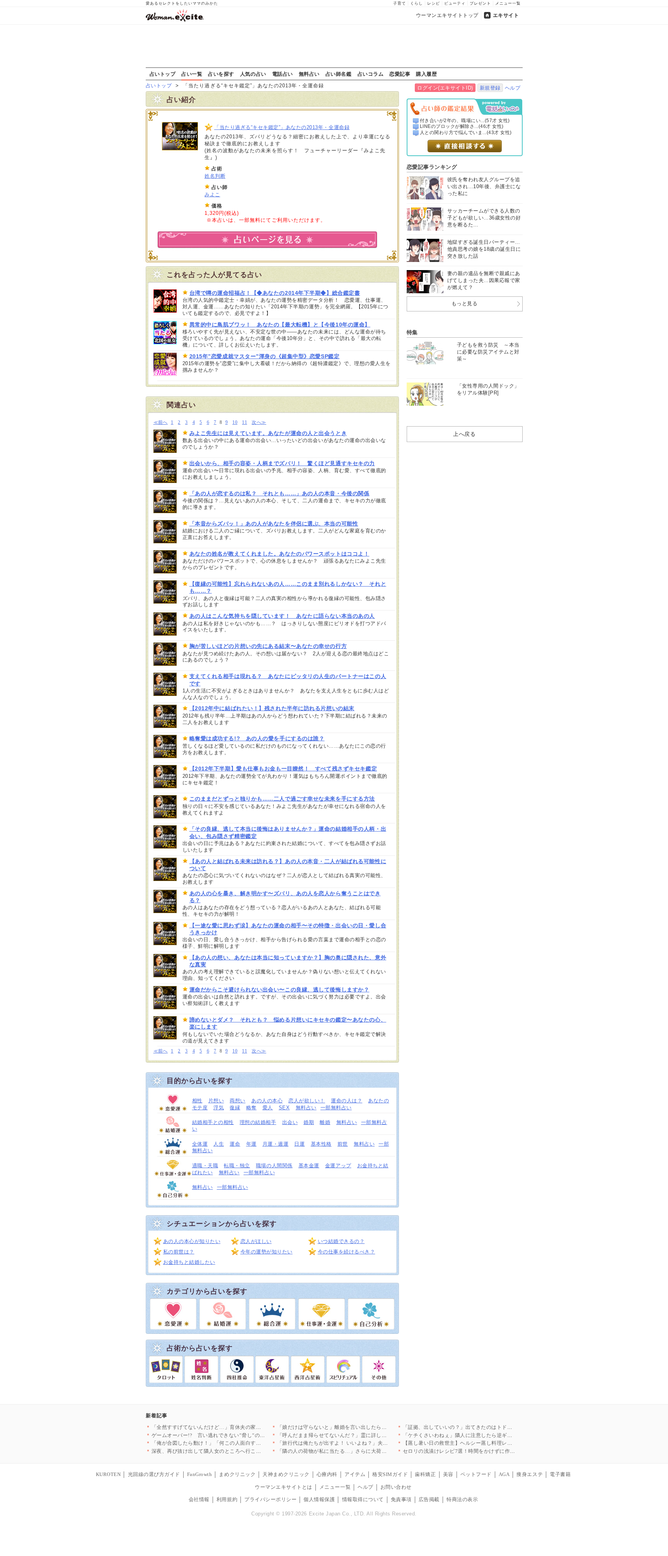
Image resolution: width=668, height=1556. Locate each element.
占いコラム (371, 73)
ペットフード (476, 1474)
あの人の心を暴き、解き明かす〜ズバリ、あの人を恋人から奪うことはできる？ (285, 896)
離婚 (325, 1122)
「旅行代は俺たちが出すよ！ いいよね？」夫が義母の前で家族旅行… (359, 1443)
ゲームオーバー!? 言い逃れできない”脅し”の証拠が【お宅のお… (229, 1435)
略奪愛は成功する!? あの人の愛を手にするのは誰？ (257, 738)
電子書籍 (560, 1474)
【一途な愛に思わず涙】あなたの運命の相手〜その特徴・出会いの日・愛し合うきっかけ (288, 928)
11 (244, 422)
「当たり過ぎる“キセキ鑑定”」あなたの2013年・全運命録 (281, 127)
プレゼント (480, 3)
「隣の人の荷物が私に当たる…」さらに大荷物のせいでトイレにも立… (361, 1451)
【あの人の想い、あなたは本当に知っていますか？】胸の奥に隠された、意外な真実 (288, 961)
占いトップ (163, 73)
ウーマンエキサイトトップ (447, 15)
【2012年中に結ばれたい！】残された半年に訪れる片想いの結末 (271, 708)
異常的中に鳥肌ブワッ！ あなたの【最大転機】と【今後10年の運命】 (279, 324)
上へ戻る (464, 434)
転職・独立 (237, 1165)
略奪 (251, 1107)
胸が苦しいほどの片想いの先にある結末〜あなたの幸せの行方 (268, 646)
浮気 (218, 1107)
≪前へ (160, 422)
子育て (399, 3)
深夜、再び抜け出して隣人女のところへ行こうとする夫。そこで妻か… (235, 1451)
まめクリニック (237, 1474)
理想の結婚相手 (258, 1122)
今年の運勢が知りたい (266, 1252)
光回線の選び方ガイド (154, 1474)
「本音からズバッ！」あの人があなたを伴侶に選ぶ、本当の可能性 (273, 523)
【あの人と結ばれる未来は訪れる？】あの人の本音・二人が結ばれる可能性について (288, 864)
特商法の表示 (462, 1499)
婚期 (308, 1122)
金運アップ (338, 1165)
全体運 (200, 1144)
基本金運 (308, 1165)
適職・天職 (205, 1165)
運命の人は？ (346, 1101)
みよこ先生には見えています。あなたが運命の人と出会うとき (268, 433)
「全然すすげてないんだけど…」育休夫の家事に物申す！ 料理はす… (233, 1427)
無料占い (309, 73)
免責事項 (401, 1499)
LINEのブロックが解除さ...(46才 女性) (462, 126)
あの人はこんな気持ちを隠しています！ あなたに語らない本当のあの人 (282, 616)
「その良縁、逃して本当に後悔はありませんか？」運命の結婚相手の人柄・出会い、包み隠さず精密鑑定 (288, 832)
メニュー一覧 (508, 3)
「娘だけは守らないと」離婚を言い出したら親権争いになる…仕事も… (361, 1427)
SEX (284, 1107)
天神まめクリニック (286, 1474)
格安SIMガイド (390, 1474)
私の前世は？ (178, 1252)
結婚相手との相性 (213, 1122)
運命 (235, 1144)
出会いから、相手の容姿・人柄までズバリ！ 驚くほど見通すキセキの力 (282, 463)
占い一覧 (191, 73)
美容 (448, 1474)
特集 (412, 332)
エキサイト (506, 15)
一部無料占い (336, 1107)
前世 (342, 1144)
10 (234, 422)
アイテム (354, 1474)
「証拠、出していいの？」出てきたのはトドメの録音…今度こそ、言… (486, 1427)
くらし (416, 3)
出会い (290, 1122)
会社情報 (199, 1499)
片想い (216, 1101)
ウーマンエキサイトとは (283, 1487)
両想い (237, 1101)
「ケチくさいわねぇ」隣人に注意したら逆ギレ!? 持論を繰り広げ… (481, 1435)
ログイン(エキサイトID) (445, 88)
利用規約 (226, 1499)
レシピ (433, 3)
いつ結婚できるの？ (341, 1241)
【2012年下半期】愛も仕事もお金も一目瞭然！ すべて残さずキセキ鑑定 (283, 768)
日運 (299, 1144)
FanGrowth (199, 1474)
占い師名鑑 (338, 73)
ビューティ (454, 3)
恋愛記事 (399, 73)
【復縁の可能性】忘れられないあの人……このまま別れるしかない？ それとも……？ (288, 587)
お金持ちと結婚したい (189, 1262)
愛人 (267, 1107)
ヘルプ (513, 88)
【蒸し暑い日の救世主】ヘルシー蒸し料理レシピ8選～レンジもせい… (485, 1443)
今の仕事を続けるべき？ (346, 1252)
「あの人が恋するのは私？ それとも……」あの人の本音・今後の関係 (279, 493)
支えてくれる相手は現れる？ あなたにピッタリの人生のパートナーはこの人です (288, 679)
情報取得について (363, 1499)
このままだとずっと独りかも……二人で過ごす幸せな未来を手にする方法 (282, 799)
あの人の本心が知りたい (192, 1241)
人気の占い (253, 73)
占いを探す (221, 73)
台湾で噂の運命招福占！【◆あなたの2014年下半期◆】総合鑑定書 (274, 293)
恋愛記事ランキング (432, 167)
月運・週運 (275, 1144)
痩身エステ (529, 1474)
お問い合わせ (396, 1487)
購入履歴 (426, 73)
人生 (218, 1144)
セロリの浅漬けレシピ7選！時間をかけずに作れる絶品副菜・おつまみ (485, 1451)
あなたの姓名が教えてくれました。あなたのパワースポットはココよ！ (279, 554)
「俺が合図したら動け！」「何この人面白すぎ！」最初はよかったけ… (235, 1443)
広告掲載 (429, 1499)
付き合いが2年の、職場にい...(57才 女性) (465, 120)
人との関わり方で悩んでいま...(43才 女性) (466, 132)
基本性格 (321, 1144)
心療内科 (327, 1474)
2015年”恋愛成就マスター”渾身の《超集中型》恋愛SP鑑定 (264, 356)
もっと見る (465, 303)
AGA (504, 1474)
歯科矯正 (425, 1474)
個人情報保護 (319, 1499)
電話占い (282, 73)
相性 (197, 1101)
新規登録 (490, 88)
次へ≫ (259, 422)
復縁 (235, 1107)
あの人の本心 (267, 1101)
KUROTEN (108, 1474)
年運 (251, 1144)
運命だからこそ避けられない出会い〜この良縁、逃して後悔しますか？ (279, 989)
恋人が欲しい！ (306, 1101)
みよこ (212, 194)
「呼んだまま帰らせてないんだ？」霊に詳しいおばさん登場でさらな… (361, 1435)
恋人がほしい (256, 1241)
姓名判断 (214, 176)
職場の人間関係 (274, 1165)
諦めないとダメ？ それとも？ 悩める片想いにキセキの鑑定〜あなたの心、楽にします (288, 1023)
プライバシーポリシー (270, 1499)
